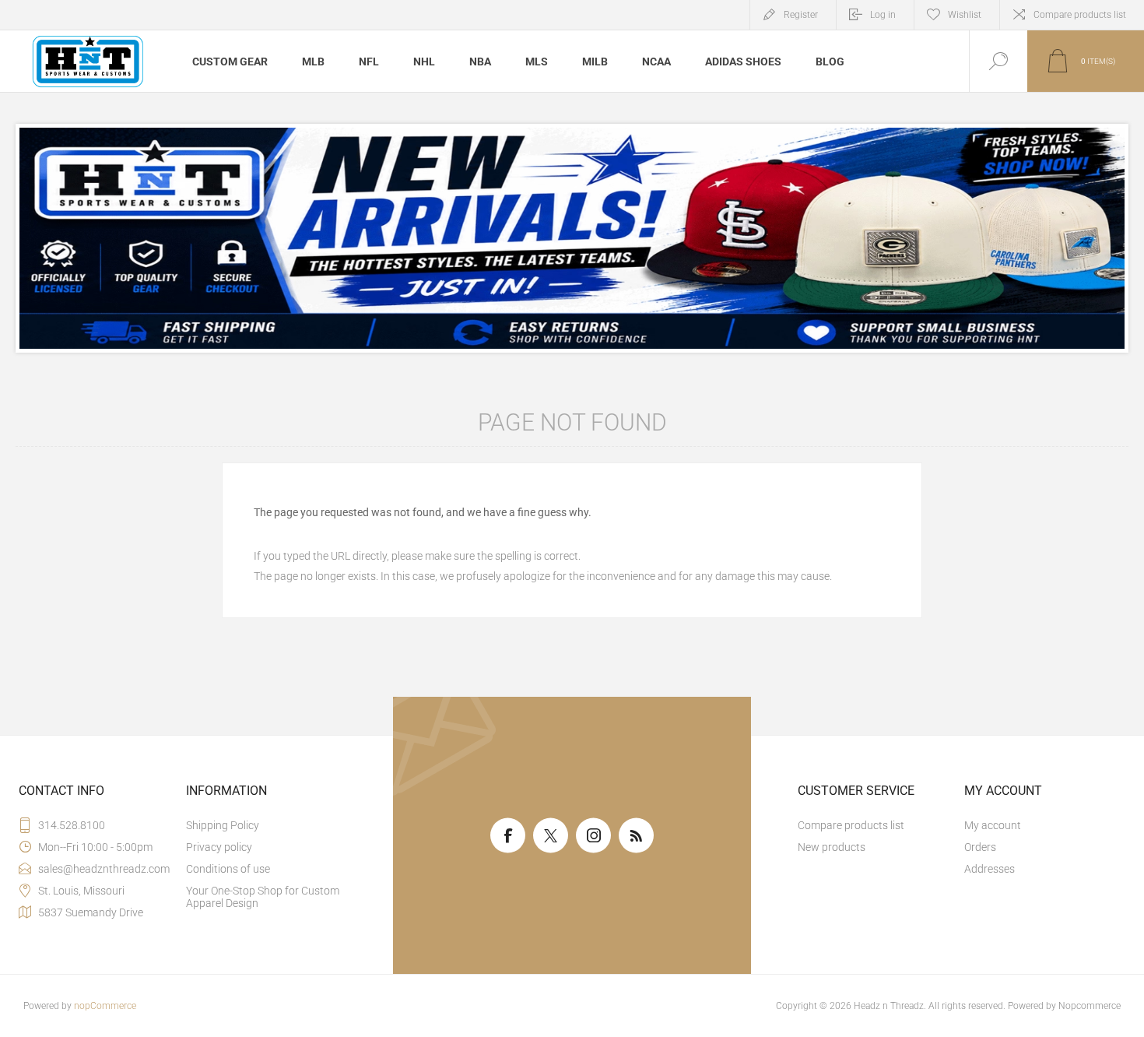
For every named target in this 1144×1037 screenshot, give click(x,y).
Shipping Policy (222, 825)
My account (992, 825)
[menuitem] (267, 825)
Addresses (989, 869)
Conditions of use (228, 869)
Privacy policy (219, 847)
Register (801, 14)
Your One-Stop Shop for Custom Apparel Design (262, 896)
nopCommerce (105, 1005)
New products (831, 847)
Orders (980, 847)
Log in (883, 14)
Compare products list (1079, 14)
